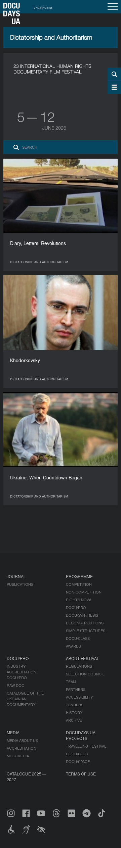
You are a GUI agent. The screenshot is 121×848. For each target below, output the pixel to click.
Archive (74, 720)
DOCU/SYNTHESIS (82, 615)
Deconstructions (85, 622)
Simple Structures (85, 630)
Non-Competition (84, 592)
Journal (16, 576)
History (74, 712)
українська (43, 7)
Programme (79, 576)
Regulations (79, 666)
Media (13, 732)
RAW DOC (15, 685)
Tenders (74, 704)
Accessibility (79, 697)
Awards (73, 646)
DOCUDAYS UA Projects (80, 735)
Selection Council (85, 673)
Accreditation (21, 748)
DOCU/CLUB (77, 753)
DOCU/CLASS (78, 638)
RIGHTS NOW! (78, 599)
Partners (75, 689)
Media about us (22, 740)
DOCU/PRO (76, 607)
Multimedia (18, 755)
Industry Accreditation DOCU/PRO (21, 671)
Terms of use (81, 773)
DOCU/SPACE (78, 761)
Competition (79, 584)
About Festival (82, 658)
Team (71, 681)
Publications (20, 584)
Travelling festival (86, 746)
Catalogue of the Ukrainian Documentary (25, 698)
